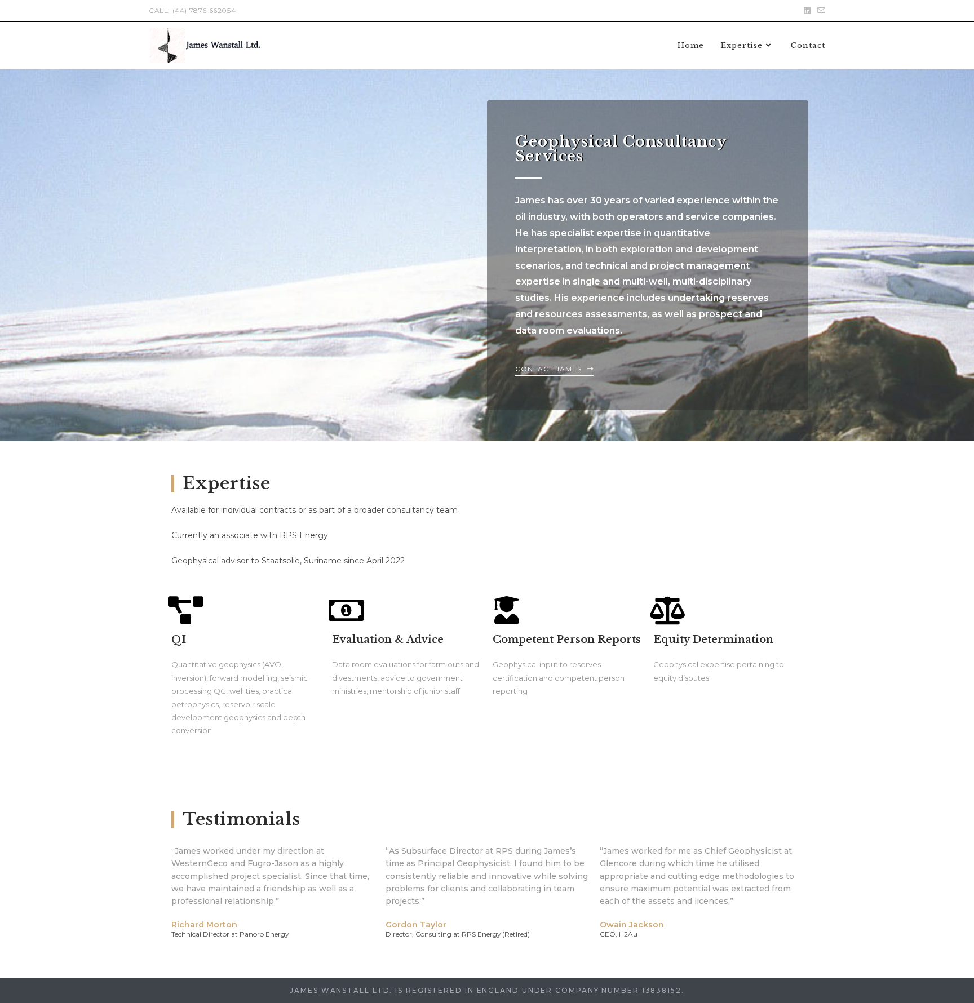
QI (178, 639)
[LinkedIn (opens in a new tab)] (807, 10)
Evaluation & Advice (388, 639)
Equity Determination (713, 639)
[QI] (185, 610)
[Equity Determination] (667, 610)
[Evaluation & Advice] (346, 610)
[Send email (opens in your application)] (819, 10)
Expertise (226, 483)
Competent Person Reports (567, 639)
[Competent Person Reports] (507, 610)
